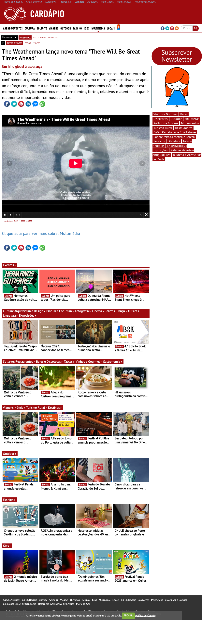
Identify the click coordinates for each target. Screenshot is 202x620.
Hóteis (18, 407)
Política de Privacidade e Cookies (169, 600)
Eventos (8, 265)
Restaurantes (24, 361)
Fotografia (82, 311)
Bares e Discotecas (48, 361)
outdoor (53, 37)
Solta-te (53, 600)
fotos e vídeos (14, 43)
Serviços (159, 141)
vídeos (37, 43)
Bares (184, 114)
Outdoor (65, 28)
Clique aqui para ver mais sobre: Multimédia (41, 233)
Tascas (68, 361)
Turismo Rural (35, 407)
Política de (145, 615)
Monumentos (190, 123)
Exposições (26, 315)
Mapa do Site (83, 604)
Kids (87, 28)
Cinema (97, 311)
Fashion (77, 28)
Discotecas (160, 119)
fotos (28, 43)
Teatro (109, 311)
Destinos (54, 407)
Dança (121, 311)
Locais (115, 600)
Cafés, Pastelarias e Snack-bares (174, 132)
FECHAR (128, 615)
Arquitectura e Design (28, 311)
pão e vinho (39, 37)
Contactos (143, 600)
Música (132, 311)
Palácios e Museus (165, 123)
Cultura (43, 600)
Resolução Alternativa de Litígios (56, 604)
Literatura (9, 315)
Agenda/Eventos (13, 28)
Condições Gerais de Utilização (19, 604)
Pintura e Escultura (59, 311)
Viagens (64, 600)
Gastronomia (111, 361)
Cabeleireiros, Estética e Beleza (174, 137)
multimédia (25, 37)
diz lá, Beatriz (29, 600)
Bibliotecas (191, 119)
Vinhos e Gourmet (88, 361)
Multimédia (104, 600)
